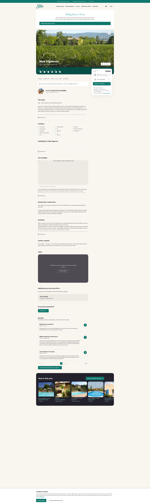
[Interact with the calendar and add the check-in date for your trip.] (95, 74)
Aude (56, 78)
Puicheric (60, 78)
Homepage (40, 78)
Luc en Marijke (62, 90)
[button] (63, 172)
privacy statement (40, 496)
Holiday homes (46, 78)
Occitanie (52, 78)
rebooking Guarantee (106, 93)
